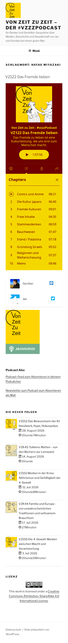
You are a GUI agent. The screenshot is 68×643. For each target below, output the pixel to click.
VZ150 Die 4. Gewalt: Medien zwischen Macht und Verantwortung (38, 544)
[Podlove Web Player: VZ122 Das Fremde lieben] (34, 176)
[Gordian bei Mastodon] (50, 283)
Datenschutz (13, 629)
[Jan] (52, 299)
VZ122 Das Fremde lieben (27, 77)
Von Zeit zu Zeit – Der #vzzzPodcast (33, 25)
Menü (36, 50)
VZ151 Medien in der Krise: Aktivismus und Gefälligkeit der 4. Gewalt (40, 477)
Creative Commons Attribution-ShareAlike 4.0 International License (34, 596)
